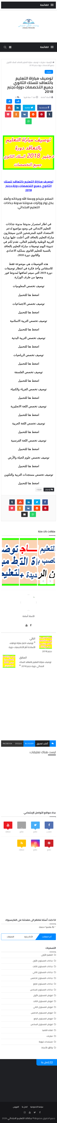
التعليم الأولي (47, 955)
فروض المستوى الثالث (43, 1001)
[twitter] (37, 502)
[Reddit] (33, 114)
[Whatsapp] (28, 121)
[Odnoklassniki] (16, 114)
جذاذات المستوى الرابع (43, 984)
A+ (17, 101)
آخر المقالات (46, 936)
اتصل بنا (25, 1107)
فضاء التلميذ (47, 1030)
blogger (29, 743)
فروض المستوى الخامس (42, 1013)
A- (9, 101)
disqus (18, 743)
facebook (43, 107)
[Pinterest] (41, 114)
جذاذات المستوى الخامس (41, 978)
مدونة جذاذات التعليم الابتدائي (22, 205)
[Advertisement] (28, 704)
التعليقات (10, 936)
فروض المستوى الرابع (43, 1018)
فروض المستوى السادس (42, 1024)
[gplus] (20, 1112)
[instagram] (25, 1112)
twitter (28, 107)
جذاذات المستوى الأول (43, 961)
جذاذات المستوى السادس (41, 990)
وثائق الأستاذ (47, 1047)
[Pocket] (8, 114)
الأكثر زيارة (28, 936)
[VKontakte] (24, 114)
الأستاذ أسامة (46, 97)
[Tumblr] (49, 114)
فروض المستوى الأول (43, 995)
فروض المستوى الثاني (43, 1007)
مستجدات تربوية (46, 1042)
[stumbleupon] (9, 108)
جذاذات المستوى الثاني (43, 972)
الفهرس (16, 1107)
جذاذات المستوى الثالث (43, 966)
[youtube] (26, 625)
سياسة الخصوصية (36, 1107)
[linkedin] (18, 108)
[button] (46, 5)
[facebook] (45, 502)
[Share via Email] (24, 514)
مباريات (48, 72)
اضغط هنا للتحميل (28, 295)
